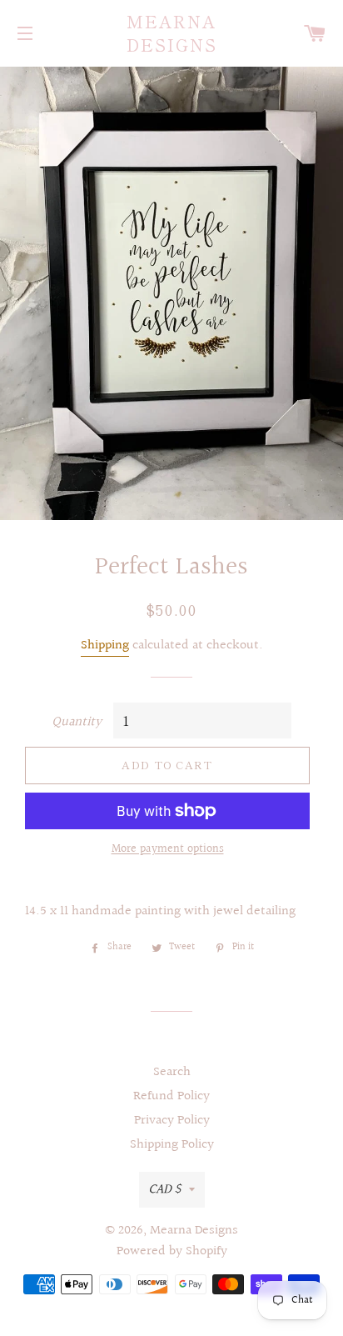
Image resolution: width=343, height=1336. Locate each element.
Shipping (105, 645)
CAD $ (164, 1189)
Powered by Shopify (172, 1251)
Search (172, 1072)
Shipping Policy (172, 1144)
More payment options (168, 849)
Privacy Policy (172, 1120)
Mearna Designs (172, 33)
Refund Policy (171, 1096)
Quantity (77, 722)
